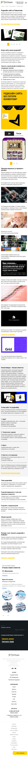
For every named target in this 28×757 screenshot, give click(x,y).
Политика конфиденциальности (14, 660)
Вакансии (14, 694)
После (18, 133)
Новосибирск (14, 743)
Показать (4, 588)
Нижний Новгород (14, 734)
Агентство (14, 691)
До (9, 133)
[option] (14, 35)
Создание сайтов (14, 675)
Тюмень (14, 739)
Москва (14, 724)
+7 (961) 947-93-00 (19, 2)
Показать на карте (14, 716)
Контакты (14, 701)
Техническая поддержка (14, 679)
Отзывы (14, 696)
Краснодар (14, 726)
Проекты (14, 689)
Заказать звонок (20, 3)
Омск (14, 747)
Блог (14, 699)
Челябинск (14, 741)
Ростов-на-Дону (14, 745)
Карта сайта (14, 704)
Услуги (14, 687)
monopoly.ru (5, 575)
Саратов (14, 732)
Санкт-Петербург (14, 730)
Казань (14, 736)
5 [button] (19, 44)
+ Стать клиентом (20, 753)
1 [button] (8, 44)
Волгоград (14, 749)
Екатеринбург (14, 728)
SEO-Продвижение (14, 677)
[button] (3, 615)
